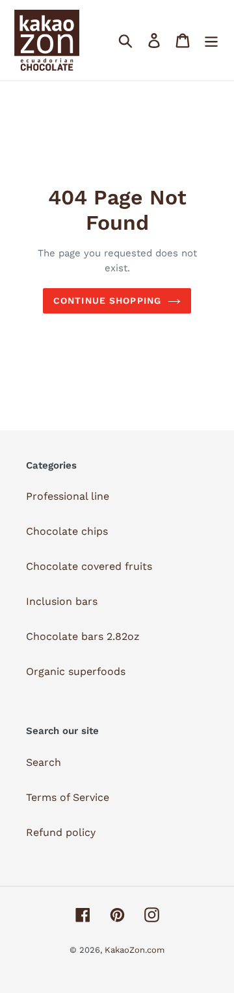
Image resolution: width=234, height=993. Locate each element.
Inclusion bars (62, 601)
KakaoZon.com (134, 950)
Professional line (67, 496)
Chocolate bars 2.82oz (83, 636)
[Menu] (211, 40)
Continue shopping (107, 300)
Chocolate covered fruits (89, 566)
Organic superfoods (75, 671)
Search (43, 762)
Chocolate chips (67, 531)
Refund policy (61, 832)
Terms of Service (67, 797)
